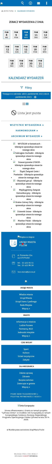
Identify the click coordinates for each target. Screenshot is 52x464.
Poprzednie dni (4, 21)
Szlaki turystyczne (26, 356)
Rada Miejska (26, 305)
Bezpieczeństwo (26, 380)
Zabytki (26, 360)
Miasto (26, 315)
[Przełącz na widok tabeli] (27, 104)
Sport (26, 349)
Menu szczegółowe (47, 3)
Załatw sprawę (26, 373)
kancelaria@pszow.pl (26, 272)
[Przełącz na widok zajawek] (24, 104)
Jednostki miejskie (26, 332)
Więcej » (26, 308)
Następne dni (48, 21)
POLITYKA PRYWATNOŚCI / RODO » (25, 397)
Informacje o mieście (26, 322)
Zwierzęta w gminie (26, 383)
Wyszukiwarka (22, 3)
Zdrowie (26, 376)
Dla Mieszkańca (26, 366)
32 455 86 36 (28, 265)
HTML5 (22, 447)
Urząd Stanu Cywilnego (26, 301)
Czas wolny (26, 342)
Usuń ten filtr (35, 97)
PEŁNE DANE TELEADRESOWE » (24, 394)
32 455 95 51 (28, 263)
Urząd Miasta (26, 288)
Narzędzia (30, 3)
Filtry (28, 87)
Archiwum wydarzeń (25, 136)
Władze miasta (26, 294)
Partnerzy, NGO (26, 329)
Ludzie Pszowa (26, 325)
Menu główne (39, 3)
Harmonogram (26, 130)
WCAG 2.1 (34, 447)
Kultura (26, 353)
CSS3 (25, 447)
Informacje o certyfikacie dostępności (26, 437)
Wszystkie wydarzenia (25, 125)
